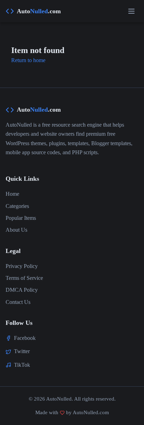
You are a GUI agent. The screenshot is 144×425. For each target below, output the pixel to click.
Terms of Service (24, 278)
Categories (17, 206)
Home (12, 194)
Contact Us (18, 302)
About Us (16, 230)
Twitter (22, 351)
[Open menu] (131, 11)
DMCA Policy (22, 290)
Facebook (25, 338)
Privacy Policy (22, 266)
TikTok (22, 365)
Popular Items (21, 218)
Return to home (28, 60)
